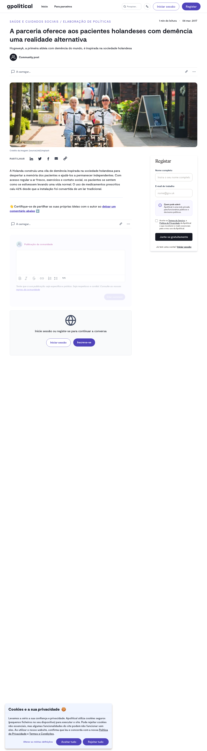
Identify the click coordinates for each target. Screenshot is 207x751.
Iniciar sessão (166, 6)
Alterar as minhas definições (38, 741)
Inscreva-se (84, 342)
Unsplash (45, 150)
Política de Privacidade (169, 223)
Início (44, 6)
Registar (191, 6)
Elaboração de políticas (87, 21)
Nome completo (163, 170)
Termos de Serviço (176, 220)
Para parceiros (63, 6)
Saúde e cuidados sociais (34, 21)
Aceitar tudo (68, 741)
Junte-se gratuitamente (174, 236)
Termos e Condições (41, 733)
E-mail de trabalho (164, 186)
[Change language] (147, 6)
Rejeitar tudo (96, 741)
